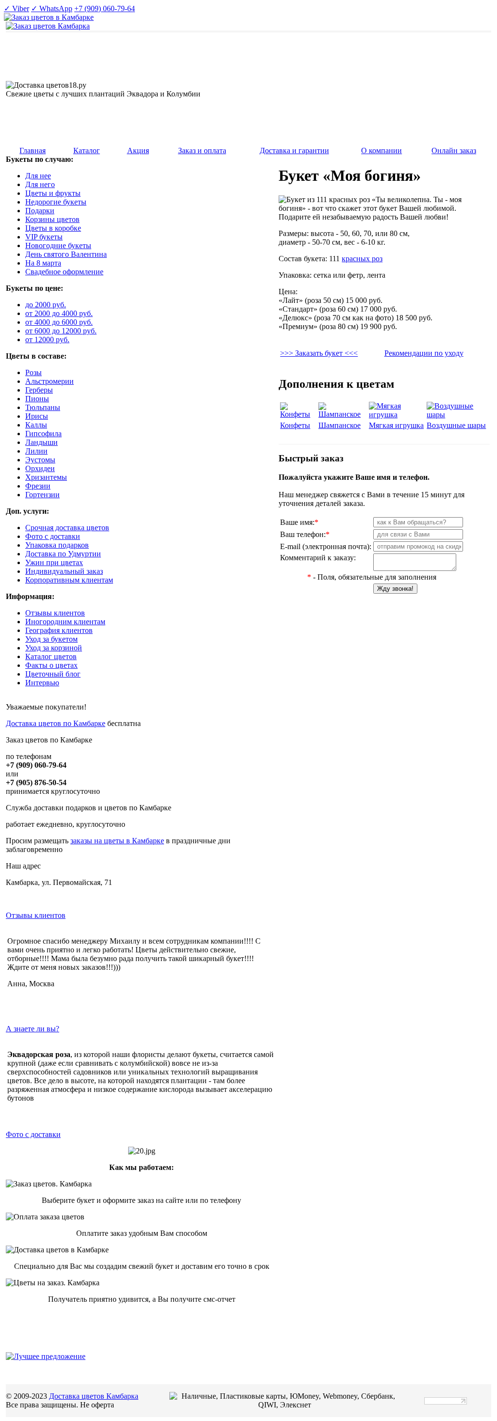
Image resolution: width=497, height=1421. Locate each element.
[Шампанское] (342, 414)
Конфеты (295, 425)
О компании (381, 150)
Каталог (86, 150)
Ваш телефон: (305, 534)
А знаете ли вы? (32, 1029)
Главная (32, 150)
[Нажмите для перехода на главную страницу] (48, 26)
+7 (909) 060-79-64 (104, 8)
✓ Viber (16, 8)
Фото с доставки (33, 1134)
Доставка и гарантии (294, 150)
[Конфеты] (298, 414)
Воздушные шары (456, 425)
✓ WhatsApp (51, 8)
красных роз (362, 258)
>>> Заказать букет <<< (319, 353)
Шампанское (339, 425)
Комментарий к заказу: (318, 557)
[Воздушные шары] (457, 415)
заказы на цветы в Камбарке (117, 841)
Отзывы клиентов (36, 915)
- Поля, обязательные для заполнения (371, 577)
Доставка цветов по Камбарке (55, 723)
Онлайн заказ (453, 150)
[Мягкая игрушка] (397, 415)
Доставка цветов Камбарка (93, 1396)
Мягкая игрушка (396, 425)
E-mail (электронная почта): (325, 546)
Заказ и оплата (202, 150)
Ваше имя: (299, 522)
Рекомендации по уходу (424, 353)
